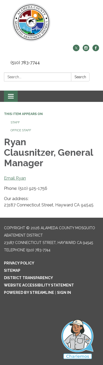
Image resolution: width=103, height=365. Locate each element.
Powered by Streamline (29, 292)
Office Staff (21, 130)
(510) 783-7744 (25, 62)
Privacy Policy (19, 263)
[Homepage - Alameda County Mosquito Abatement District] (51, 22)
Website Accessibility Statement (39, 285)
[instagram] (86, 49)
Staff (15, 122)
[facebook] (95, 49)
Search (80, 77)
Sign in (64, 292)
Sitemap (12, 270)
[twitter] (76, 49)
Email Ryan (15, 178)
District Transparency (28, 278)
